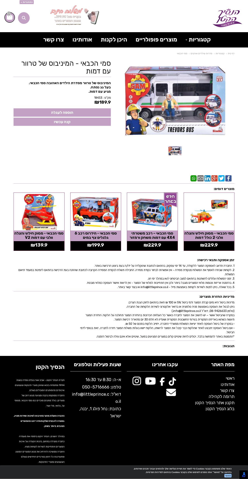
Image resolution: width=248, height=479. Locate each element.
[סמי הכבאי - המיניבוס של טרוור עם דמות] (175, 150)
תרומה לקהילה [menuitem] (221, 396)
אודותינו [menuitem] (82, 39)
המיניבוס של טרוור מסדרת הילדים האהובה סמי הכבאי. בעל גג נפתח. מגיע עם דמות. (70, 87)
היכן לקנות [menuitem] (114, 39)
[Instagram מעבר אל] (137, 383)
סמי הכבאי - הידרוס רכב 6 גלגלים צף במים (96, 235)
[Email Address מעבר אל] (171, 394)
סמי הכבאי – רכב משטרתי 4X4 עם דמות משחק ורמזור (152, 235)
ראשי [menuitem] (230, 378)
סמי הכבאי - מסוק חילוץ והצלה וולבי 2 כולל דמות (209, 235)
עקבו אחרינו (165, 365)
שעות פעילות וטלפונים (97, 365)
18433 (98, 97)
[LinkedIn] (207, 178)
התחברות (27, 2)
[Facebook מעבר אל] (162, 383)
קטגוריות (220, 53)
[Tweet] (221, 178)
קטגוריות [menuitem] (199, 39)
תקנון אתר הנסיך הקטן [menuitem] (214, 402)
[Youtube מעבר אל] (150, 383)
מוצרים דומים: (224, 189)
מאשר (228, 476)
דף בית (231, 53)
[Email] (200, 178)
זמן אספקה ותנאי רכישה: (215, 260)
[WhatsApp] (193, 178)
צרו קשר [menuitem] (53, 39)
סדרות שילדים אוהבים (201, 53)
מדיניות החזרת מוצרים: (216, 296)
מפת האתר (222, 365)
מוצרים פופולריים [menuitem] (156, 39)
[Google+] (214, 178)
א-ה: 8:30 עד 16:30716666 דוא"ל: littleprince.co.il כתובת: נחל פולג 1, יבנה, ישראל (96, 398)
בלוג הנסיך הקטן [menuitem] (220, 408)
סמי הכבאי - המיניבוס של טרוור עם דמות (66, 67)
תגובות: (228, 346)
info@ (78, 394)
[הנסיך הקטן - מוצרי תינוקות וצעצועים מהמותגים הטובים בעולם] (227, 18)
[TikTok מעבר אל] (172, 383)
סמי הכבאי (182, 53)
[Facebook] (228, 178)
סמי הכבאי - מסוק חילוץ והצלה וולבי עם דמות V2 (39, 235)
